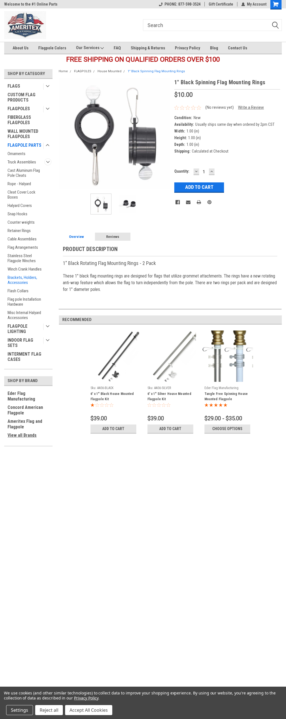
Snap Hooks (17, 213)
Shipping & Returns (148, 47)
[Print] (199, 202)
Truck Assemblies (22, 162)
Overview (76, 237)
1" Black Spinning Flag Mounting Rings (156, 71)
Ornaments (16, 153)
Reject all (49, 710)
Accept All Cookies (89, 710)
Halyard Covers (20, 205)
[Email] (188, 202)
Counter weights (21, 222)
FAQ (117, 47)
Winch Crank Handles (25, 269)
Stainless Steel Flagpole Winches (22, 258)
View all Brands (22, 435)
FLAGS (14, 86)
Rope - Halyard (19, 183)
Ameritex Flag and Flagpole (25, 424)
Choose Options (227, 428)
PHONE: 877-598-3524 (183, 4)
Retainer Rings (19, 230)
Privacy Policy (187, 47)
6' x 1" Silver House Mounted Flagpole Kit (169, 396)
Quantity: (181, 171)
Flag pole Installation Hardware (24, 302)
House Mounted (109, 71)
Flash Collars (18, 290)
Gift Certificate (221, 4)
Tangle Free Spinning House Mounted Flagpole (226, 396)
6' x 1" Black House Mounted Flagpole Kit (112, 396)
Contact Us (237, 47)
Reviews (112, 237)
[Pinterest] (209, 202)
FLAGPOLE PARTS (24, 145)
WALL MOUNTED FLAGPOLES (23, 134)
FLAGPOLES (19, 108)
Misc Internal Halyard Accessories (24, 315)
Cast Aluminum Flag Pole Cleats (24, 173)
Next (164, 133)
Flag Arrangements (23, 247)
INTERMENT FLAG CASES (24, 356)
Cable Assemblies (22, 239)
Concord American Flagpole (25, 410)
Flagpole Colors (52, 47)
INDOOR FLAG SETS (20, 342)
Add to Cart (113, 428)
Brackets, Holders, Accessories (22, 280)
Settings (19, 710)
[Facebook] (177, 202)
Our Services (88, 47)
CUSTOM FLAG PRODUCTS (21, 97)
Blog (214, 47)
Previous (64, 133)
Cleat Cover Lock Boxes (21, 195)
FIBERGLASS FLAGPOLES (19, 120)
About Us (20, 47)
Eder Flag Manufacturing (21, 396)
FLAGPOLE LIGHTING (17, 329)
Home (63, 71)
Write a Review (251, 107)
